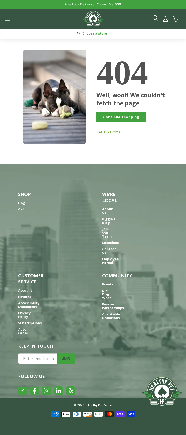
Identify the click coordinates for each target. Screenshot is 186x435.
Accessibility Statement (28, 304)
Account (25, 290)
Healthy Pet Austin (99, 405)
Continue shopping (121, 117)
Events (108, 284)
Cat (21, 209)
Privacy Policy (24, 314)
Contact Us (109, 250)
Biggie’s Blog (108, 220)
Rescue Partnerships (113, 306)
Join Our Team (107, 232)
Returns (25, 296)
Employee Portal (110, 260)
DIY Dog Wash (106, 294)
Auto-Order (23, 331)
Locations (110, 242)
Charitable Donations (111, 316)
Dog (21, 203)
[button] (7, 19)
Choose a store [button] (94, 33)
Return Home (108, 132)
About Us (107, 210)
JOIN (66, 358)
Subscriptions (30, 323)
